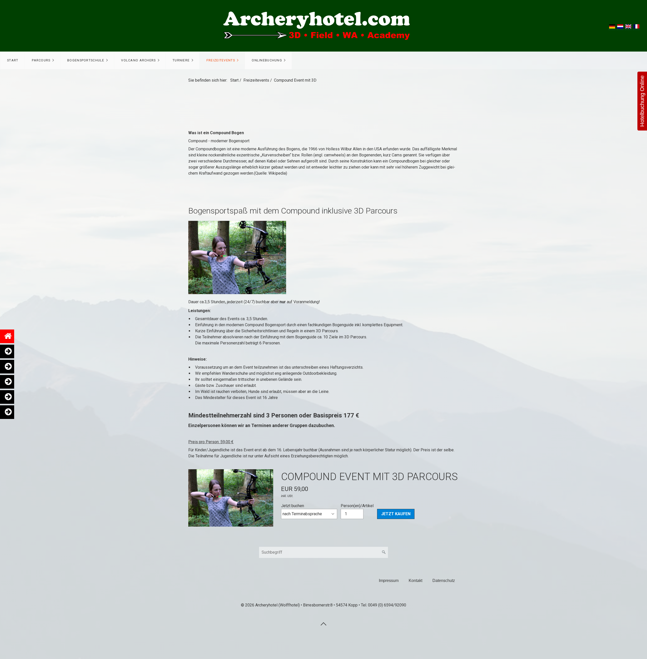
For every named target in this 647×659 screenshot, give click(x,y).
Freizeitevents (220, 60)
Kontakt (415, 580)
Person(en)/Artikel (357, 505)
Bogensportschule (85, 60)
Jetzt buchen (292, 505)
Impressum (389, 580)
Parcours (41, 60)
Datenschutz (443, 580)
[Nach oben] (323, 623)
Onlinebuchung (267, 60)
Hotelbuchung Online (642, 101)
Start (12, 60)
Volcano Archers (138, 60)
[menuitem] (12, 60)
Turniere (181, 60)
